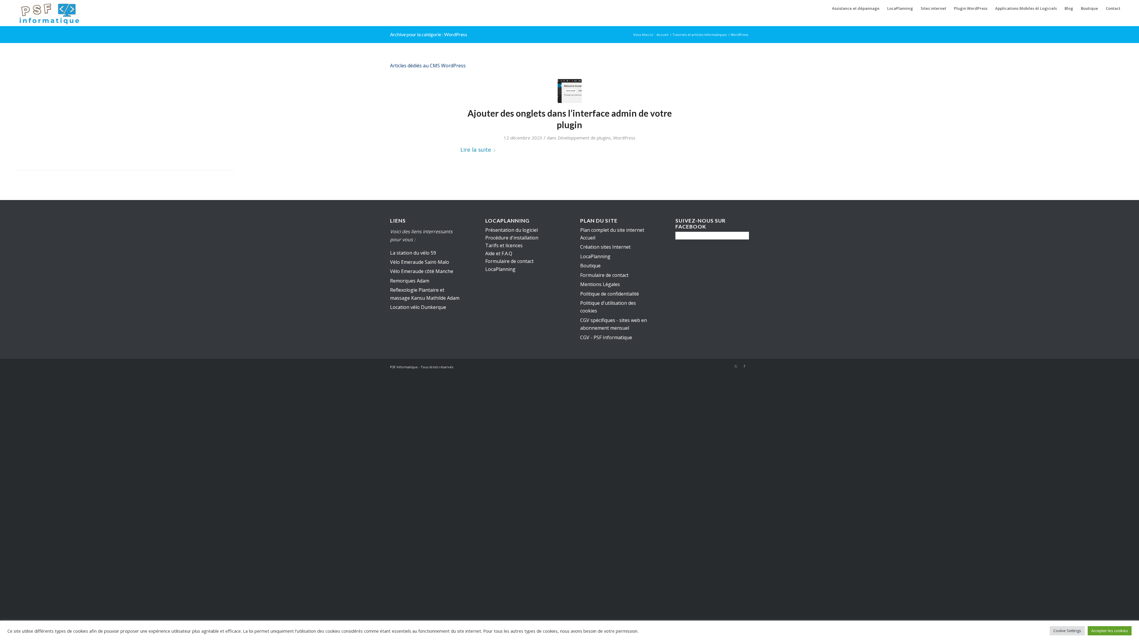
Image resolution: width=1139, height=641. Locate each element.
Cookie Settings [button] (1067, 630)
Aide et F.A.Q (498, 253)
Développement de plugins (584, 138)
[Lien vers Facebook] (744, 366)
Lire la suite (475, 149)
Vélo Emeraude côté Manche (421, 271)
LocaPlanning (595, 256)
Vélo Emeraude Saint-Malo (419, 262)
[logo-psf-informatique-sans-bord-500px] (49, 13)
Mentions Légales (600, 284)
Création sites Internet (605, 247)
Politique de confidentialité (609, 294)
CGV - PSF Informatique (606, 337)
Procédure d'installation (511, 237)
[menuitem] (855, 8)
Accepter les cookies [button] (1109, 630)
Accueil (587, 237)
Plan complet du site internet (612, 230)
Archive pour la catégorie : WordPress (428, 34)
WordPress (624, 138)
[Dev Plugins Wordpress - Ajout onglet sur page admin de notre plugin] (570, 91)
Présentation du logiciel (511, 230)
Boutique (590, 265)
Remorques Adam (409, 280)
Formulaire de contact (604, 275)
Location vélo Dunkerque (418, 307)
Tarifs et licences (504, 245)
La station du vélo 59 (413, 253)
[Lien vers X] (735, 366)
